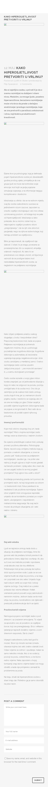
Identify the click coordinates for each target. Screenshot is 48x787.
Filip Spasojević (11, 84)
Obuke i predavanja (30, 81)
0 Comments (26, 84)
